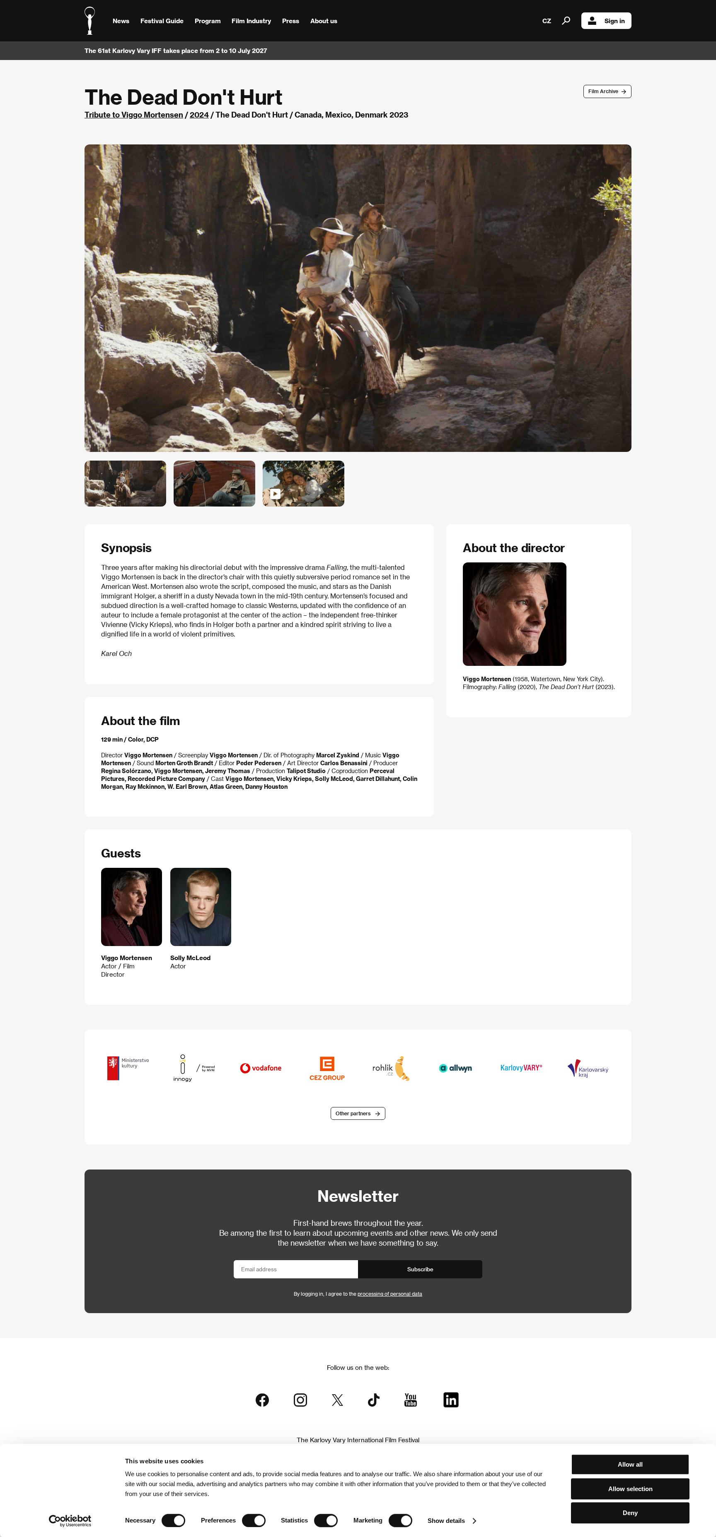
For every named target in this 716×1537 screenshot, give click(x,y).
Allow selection (630, 1488)
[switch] (254, 1520)
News (121, 20)
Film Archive (603, 91)
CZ (546, 20)
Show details (446, 1520)
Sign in (615, 20)
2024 (199, 114)
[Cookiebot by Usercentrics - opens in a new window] (70, 1521)
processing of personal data (390, 1294)
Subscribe (420, 1269)
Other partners (353, 1113)
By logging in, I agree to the (358, 1294)
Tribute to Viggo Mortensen (134, 114)
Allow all (630, 1464)
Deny (630, 1512)
